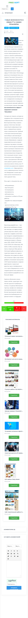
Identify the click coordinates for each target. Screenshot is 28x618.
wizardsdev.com (8, 168)
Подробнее (14, 342)
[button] (7, 13)
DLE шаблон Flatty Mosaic (12, 479)
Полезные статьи (14, 27)
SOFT (14, 2)
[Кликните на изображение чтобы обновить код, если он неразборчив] (12, 580)
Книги (6, 27)
